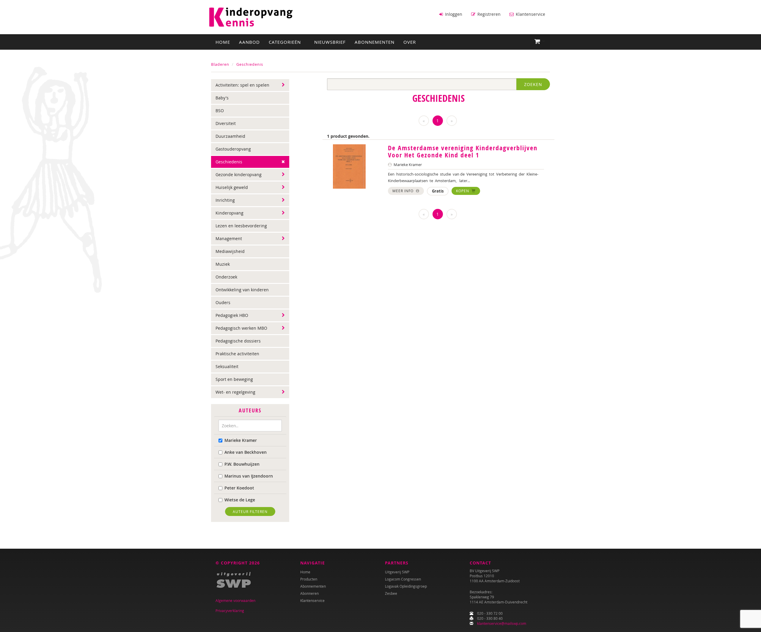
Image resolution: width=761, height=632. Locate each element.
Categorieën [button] (285, 42)
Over (409, 42)
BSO (220, 110)
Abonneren (309, 593)
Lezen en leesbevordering (241, 226)
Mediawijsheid (230, 251)
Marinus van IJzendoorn (248, 476)
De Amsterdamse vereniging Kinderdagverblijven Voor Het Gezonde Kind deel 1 (462, 151)
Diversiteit (226, 123)
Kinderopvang (229, 213)
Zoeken (533, 84)
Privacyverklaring (230, 610)
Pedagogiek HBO (232, 315)
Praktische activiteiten (237, 353)
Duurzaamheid (230, 136)
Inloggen (453, 14)
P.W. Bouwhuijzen (242, 464)
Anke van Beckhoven (245, 452)
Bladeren (220, 64)
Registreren (488, 14)
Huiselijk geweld (232, 187)
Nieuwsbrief (330, 42)
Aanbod (249, 42)
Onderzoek (226, 277)
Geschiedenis (249, 64)
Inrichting (225, 200)
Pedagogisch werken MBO (241, 328)
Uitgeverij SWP (397, 572)
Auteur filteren (250, 511)
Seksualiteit (227, 366)
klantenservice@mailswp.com (501, 623)
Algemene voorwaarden (235, 600)
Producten (308, 579)
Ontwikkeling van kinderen (242, 289)
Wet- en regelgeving (235, 392)
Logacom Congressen (403, 579)
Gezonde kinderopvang (239, 174)
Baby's (222, 98)
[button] (540, 41)
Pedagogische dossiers (238, 341)
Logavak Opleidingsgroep (406, 586)
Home (223, 42)
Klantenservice (530, 14)
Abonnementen (374, 42)
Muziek (223, 264)
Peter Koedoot (239, 488)
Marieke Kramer (240, 440)
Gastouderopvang (233, 149)
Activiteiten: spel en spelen (242, 85)
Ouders (223, 302)
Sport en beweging (234, 379)
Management (229, 238)
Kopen (463, 190)
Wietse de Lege (239, 500)
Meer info (403, 190)
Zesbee (391, 593)
